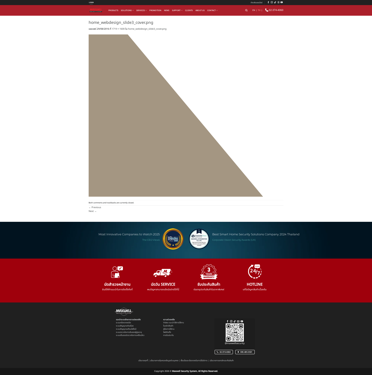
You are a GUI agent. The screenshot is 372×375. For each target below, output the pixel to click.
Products (113, 10)
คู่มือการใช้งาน (168, 329)
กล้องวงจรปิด (125, 322)
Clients (189, 10)
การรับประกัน (168, 335)
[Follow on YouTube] (282, 2)
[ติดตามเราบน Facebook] (268, 2)
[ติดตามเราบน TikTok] (275, 2)
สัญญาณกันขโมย (127, 325)
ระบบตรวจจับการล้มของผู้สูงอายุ (129, 332)
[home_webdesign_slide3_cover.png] (176, 115)
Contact (211, 10)
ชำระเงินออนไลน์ (256, 2)
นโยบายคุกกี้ (143, 360)
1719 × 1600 (118, 29)
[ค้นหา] (246, 10)
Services (140, 10)
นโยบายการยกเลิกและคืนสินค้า (222, 360)
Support (176, 10)
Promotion (155, 10)
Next (93, 211)
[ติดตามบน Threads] (278, 2)
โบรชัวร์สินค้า (168, 325)
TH (259, 10)
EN (253, 10)
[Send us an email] (238, 321)
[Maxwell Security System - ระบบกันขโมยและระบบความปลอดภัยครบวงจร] (96, 10)
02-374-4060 (275, 10)
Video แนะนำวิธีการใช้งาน (173, 322)
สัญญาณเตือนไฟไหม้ (128, 329)
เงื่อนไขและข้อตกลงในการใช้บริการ (194, 360)
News (166, 10)
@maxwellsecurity (235, 343)
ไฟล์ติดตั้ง (167, 332)
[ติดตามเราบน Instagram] (272, 2)
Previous (95, 207)
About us (200, 10)
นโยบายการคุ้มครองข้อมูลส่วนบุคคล (164, 360)
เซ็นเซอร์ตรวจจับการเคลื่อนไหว (132, 335)
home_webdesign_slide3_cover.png (147, 29)
